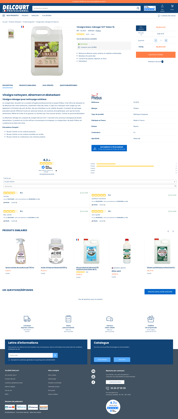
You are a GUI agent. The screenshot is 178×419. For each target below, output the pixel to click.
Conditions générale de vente (13, 383)
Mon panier (51, 390)
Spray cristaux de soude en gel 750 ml (19, 267)
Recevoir (122, 359)
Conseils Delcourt (10, 379)
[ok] (55, 355)
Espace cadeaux (53, 394)
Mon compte (52, 375)
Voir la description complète (87, 38)
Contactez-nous (115, 382)
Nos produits (13, 16)
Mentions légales (10, 386)
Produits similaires (27, 85)
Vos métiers (46, 15)
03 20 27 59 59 (118, 388)
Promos (25, 15)
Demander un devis (54, 386)
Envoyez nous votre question (160, 291)
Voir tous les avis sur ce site (47, 174)
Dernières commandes (54, 383)
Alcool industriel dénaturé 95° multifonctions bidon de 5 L (87, 268)
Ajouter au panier (155, 54)
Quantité (141, 40)
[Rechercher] (138, 8)
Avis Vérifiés (48, 85)
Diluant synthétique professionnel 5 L (161, 267)
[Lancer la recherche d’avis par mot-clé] (175, 186)
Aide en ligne (52, 379)
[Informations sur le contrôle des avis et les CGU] (56, 170)
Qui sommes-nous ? (11, 375)
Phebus (98, 30)
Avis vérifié (85, 193)
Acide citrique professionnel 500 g (54, 267)
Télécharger (102, 359)
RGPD (6, 394)
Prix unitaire (141, 28)
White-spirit (116, 271)
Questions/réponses (68, 85)
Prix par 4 (141, 34)
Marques (35, 15)
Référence (95, 102)
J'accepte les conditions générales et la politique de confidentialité (33, 360)
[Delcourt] (15, 8)
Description (7, 85)
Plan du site (8, 390)
